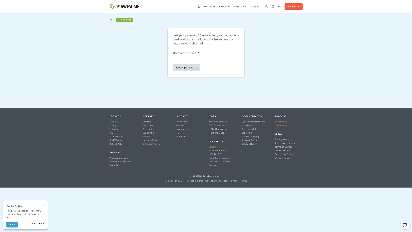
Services (223, 6)
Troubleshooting (250, 136)
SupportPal (148, 132)
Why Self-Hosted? (218, 121)
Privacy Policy (282, 139)
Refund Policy (116, 143)
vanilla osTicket (150, 140)
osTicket (189, 180)
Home (111, 20)
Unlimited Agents (151, 143)
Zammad (147, 129)
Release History (250, 143)
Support (254, 6)
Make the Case (216, 132)
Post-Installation (250, 129)
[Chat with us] (404, 224)
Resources (239, 6)
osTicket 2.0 (215, 154)
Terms (244, 180)
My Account (281, 121)
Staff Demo (115, 140)
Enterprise (114, 129)
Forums (212, 146)
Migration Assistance (120, 161)
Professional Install (119, 157)
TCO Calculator (217, 125)
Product (208, 6)
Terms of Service (283, 146)
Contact (213, 165)
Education (181, 125)
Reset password (186, 67)
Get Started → (283, 125)
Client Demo (116, 136)
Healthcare (181, 121)
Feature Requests (218, 150)
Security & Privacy (284, 154)
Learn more (38, 223)
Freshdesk (147, 125)
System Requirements (253, 121)
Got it (12, 224)
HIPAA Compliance (218, 129)
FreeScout (147, 136)
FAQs (112, 132)
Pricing (112, 125)
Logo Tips (247, 132)
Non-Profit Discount (219, 161)
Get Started (293, 6)
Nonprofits (181, 136)
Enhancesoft (220, 180)
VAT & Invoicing (283, 157)
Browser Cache (250, 140)
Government (182, 129)
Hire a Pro (114, 165)
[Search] (266, 6)
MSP (178, 132)
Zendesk (146, 121)
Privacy (234, 180)
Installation (247, 125)
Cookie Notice (282, 150)
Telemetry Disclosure (286, 143)
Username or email (191, 53)
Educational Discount (220, 157)
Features (114, 121)
